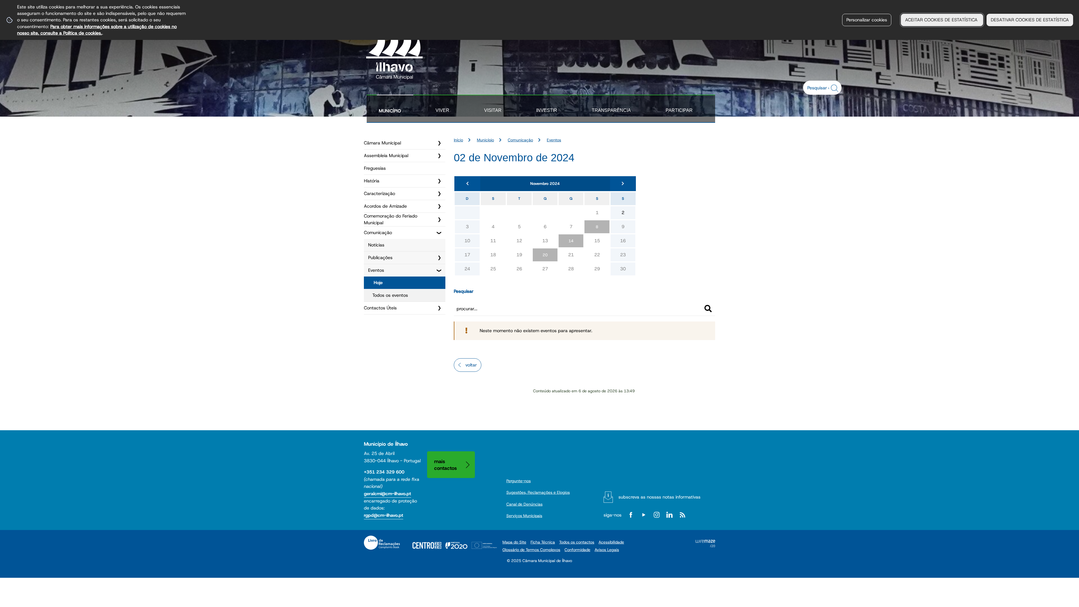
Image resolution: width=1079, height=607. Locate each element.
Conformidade (577, 549)
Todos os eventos (390, 295)
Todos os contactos (576, 542)
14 (570, 240)
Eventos (376, 270)
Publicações (380, 258)
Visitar (493, 110)
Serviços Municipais (524, 515)
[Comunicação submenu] (439, 233)
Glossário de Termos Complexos (531, 549)
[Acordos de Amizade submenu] (439, 206)
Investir (546, 110)
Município (390, 111)
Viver (442, 110)
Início (458, 140)
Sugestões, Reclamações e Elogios (538, 492)
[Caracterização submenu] (439, 193)
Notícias (376, 245)
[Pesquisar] (708, 309)
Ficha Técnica (543, 542)
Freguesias (375, 168)
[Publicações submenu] (439, 258)
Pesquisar (463, 291)
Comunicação (378, 232)
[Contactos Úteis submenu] (439, 308)
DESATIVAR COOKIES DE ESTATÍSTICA (1030, 20)
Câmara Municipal (382, 143)
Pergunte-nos (518, 480)
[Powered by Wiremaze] (705, 545)
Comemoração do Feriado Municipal (390, 219)
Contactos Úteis (380, 308)
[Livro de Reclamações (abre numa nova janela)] (382, 543)
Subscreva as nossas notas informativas (659, 497)
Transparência (611, 110)
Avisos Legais (607, 549)
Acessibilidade (611, 542)
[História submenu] (439, 181)
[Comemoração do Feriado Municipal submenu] (439, 219)
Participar (679, 110)
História (371, 181)
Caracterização (379, 193)
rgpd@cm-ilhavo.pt (383, 515)
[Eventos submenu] (439, 270)
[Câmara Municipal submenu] (439, 143)
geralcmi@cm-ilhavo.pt (387, 494)
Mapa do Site (514, 542)
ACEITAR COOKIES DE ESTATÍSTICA (942, 20)
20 (545, 254)
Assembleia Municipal (386, 155)
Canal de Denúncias (524, 504)
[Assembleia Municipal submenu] (439, 156)
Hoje (378, 283)
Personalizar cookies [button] (866, 20)
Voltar (471, 365)
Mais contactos (445, 465)
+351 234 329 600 (384, 472)
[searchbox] (819, 88)
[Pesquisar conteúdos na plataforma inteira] (835, 88)
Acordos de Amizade (385, 206)
